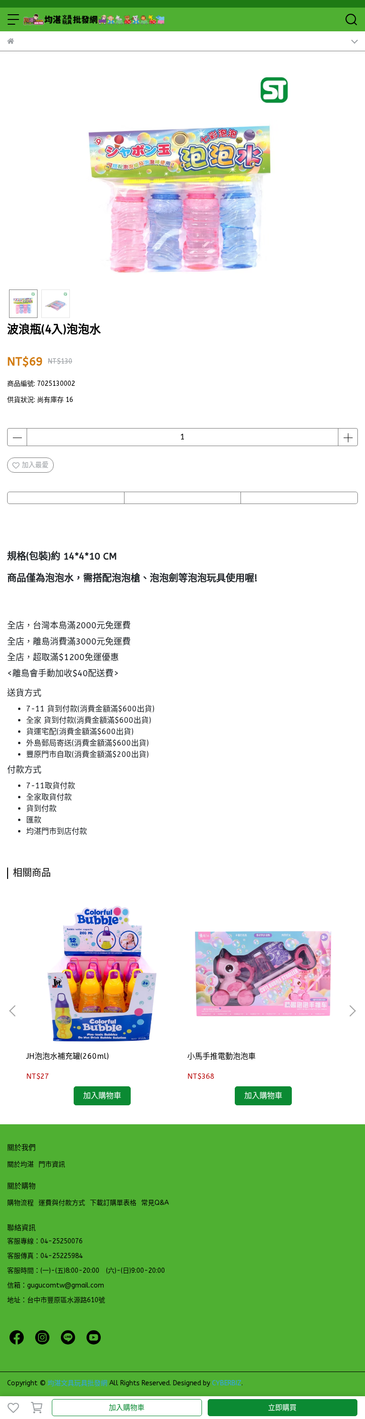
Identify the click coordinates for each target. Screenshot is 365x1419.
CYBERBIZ (226, 1383)
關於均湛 (20, 1164)
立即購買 (282, 1407)
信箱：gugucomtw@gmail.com (55, 1285)
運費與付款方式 (61, 1203)
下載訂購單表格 (113, 1203)
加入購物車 (126, 1407)
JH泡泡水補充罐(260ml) (67, 1056)
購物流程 (20, 1203)
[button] (352, 1011)
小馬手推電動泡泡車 (221, 1056)
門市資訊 (51, 1164)
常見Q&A (155, 1203)
